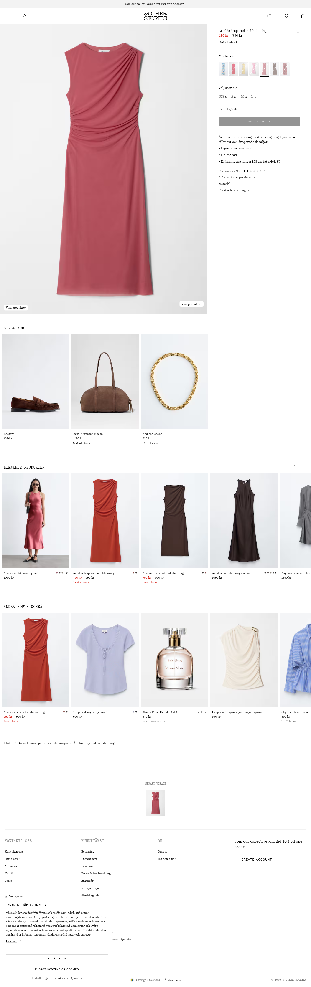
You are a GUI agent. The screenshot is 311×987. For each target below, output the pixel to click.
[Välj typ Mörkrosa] (264, 69)
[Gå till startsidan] (155, 16)
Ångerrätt (88, 880)
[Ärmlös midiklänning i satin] (35, 520)
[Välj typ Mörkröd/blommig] (285, 69)
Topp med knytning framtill (91, 712)
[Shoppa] (8, 16)
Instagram (16, 896)
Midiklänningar (57, 743)
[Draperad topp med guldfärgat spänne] (244, 660)
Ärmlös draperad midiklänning (93, 573)
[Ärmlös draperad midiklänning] (105, 520)
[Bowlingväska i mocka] (105, 381)
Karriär (10, 873)
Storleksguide (228, 109)
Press (8, 880)
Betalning (87, 851)
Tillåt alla (57, 958)
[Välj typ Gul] (243, 69)
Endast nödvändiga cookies (57, 969)
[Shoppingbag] (303, 16)
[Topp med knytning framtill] (105, 660)
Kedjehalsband (152, 434)
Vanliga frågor (90, 888)
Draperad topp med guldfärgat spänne (237, 712)
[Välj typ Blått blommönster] (223, 69)
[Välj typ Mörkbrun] (274, 69)
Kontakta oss (14, 851)
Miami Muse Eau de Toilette (161, 712)
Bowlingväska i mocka (88, 434)
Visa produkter (16, 307)
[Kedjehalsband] (174, 381)
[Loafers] (35, 381)
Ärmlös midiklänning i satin (22, 573)
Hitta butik (12, 859)
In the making (167, 859)
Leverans (87, 866)
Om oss (162, 851)
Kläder (8, 743)
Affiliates (11, 866)
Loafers (9, 434)
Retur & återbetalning (96, 873)
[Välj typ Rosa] (254, 69)
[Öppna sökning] (24, 16)
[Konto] (270, 16)
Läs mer (11, 941)
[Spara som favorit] (298, 31)
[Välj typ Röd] (233, 69)
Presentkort (89, 859)
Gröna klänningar (30, 743)
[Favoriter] (286, 16)
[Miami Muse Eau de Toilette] (174, 660)
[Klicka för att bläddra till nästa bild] (294, 466)
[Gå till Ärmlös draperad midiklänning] (155, 803)
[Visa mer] (155, 4)
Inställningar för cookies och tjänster (57, 978)
